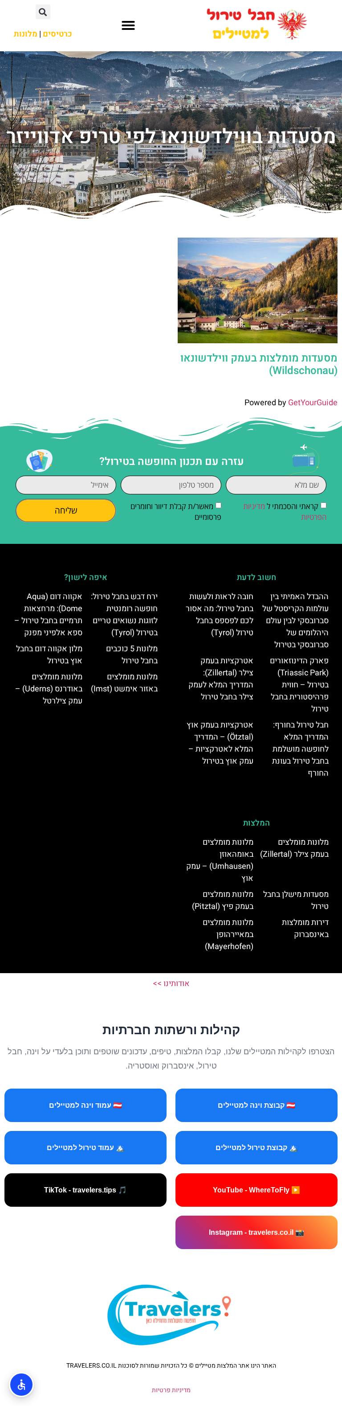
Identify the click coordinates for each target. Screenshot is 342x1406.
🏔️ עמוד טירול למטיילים (86, 1147)
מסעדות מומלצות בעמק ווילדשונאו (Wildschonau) (259, 364)
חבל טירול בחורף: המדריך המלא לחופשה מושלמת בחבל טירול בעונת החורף (300, 749)
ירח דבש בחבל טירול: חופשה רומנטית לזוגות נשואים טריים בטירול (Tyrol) (124, 615)
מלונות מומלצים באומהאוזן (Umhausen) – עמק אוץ (219, 860)
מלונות (25, 34)
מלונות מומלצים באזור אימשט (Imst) (124, 683)
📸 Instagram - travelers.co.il (256, 1232)
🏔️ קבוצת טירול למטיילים (257, 1147)
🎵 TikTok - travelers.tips (85, 1190)
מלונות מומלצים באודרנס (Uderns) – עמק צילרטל (48, 689)
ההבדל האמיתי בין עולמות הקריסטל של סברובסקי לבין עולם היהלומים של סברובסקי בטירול (295, 621)
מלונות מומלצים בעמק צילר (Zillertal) (294, 848)
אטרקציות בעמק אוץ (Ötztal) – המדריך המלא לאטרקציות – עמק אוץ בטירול (220, 743)
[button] (128, 25)
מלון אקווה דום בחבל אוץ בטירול (49, 655)
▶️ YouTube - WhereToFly (256, 1190)
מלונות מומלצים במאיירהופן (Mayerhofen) (228, 935)
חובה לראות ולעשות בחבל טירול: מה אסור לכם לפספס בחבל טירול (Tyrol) (219, 615)
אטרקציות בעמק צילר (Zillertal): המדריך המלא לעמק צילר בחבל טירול (220, 679)
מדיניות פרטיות (171, 1390)
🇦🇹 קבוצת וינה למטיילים (256, 1105)
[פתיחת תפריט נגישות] (21, 1384)
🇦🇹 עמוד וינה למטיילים (85, 1105)
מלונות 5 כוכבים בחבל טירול (132, 655)
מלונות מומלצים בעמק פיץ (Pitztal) (222, 900)
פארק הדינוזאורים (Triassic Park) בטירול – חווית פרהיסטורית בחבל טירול (299, 685)
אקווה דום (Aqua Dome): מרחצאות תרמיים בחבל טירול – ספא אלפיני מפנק (48, 615)
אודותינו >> (171, 984)
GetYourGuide (313, 403)
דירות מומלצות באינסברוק (305, 929)
